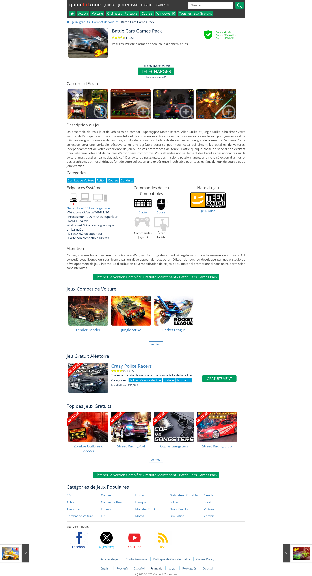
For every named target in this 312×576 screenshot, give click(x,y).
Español (139, 568)
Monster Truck (145, 509)
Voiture (97, 13)
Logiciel (147, 5)
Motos (139, 516)
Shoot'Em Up (179, 509)
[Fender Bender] (88, 311)
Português (189, 568)
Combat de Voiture (105, 22)
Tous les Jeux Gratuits (195, 13)
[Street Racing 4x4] (131, 427)
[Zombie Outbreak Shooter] (88, 427)
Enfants (106, 509)
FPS (103, 516)
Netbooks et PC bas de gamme (88, 208)
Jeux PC (110, 5)
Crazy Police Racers (131, 366)
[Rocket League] (174, 311)
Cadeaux (162, 5)
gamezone (85, 4)
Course (147, 13)
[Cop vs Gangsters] (174, 427)
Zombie (209, 516)
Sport (207, 502)
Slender (209, 495)
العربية (172, 568)
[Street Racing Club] (217, 427)
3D (69, 495)
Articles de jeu (110, 559)
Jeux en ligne (128, 5)
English (106, 568)
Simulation (177, 516)
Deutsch (208, 568)
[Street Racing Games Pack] (297, 553)
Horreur (141, 495)
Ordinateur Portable (122, 13)
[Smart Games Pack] (14, 553)
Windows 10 (165, 13)
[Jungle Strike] (131, 311)
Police (174, 502)
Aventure (73, 509)
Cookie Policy (205, 559)
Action (83, 13)
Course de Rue (111, 502)
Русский (122, 568)
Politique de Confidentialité (171, 559)
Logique (140, 502)
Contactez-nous (136, 559)
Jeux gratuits (81, 22)
